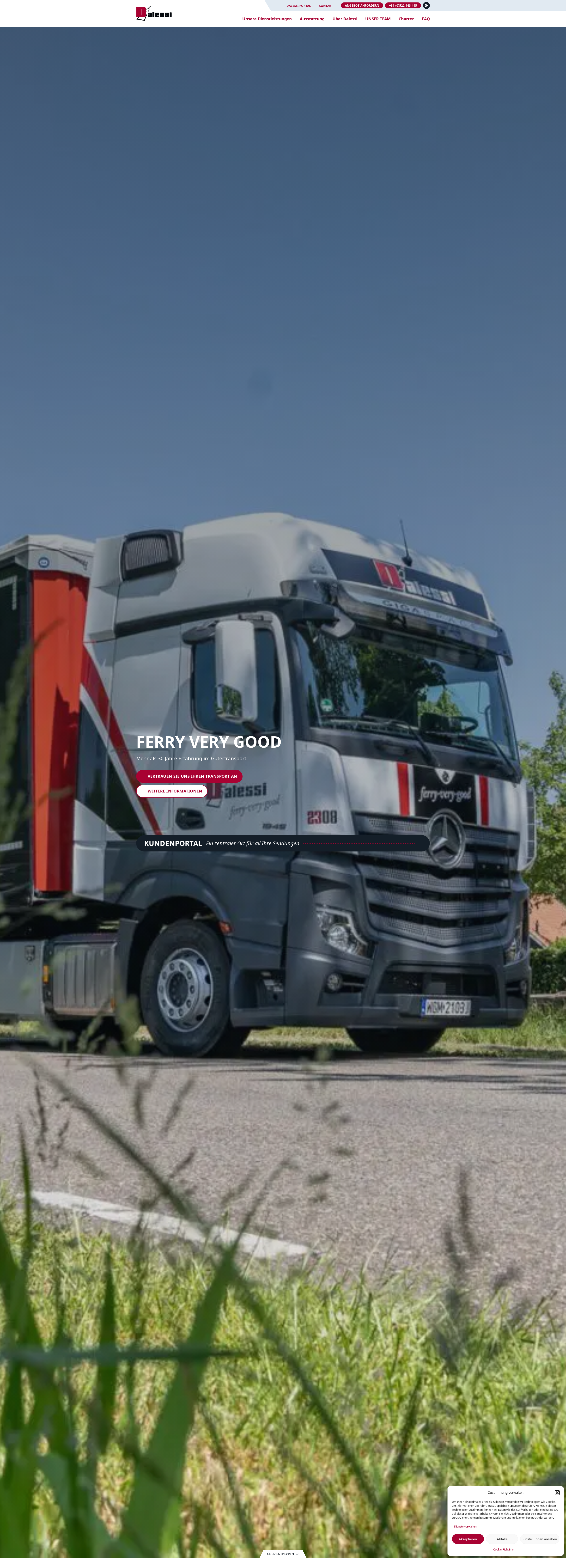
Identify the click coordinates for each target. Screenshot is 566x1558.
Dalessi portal (299, 6)
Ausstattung (312, 18)
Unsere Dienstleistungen (267, 18)
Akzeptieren (468, 1539)
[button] (557, 1492)
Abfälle (502, 1539)
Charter (406, 18)
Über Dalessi (345, 18)
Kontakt (326, 6)
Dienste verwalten (465, 1526)
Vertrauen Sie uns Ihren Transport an (192, 776)
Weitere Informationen (175, 791)
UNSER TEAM (378, 18)
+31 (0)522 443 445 (403, 6)
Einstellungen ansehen (540, 1539)
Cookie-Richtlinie (503, 1549)
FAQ (426, 18)
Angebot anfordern (362, 6)
